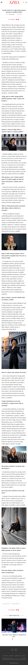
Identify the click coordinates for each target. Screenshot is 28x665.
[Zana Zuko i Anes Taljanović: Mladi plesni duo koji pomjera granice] (14, 626)
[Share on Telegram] (16, 19)
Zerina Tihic (11, 14)
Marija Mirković (15, 603)
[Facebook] (12, 649)
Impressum (6, 655)
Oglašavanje (17, 655)
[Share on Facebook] (8, 19)
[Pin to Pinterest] (11, 19)
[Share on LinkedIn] (13, 19)
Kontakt (12, 655)
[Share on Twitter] (10, 19)
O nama (23, 655)
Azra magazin (6, 603)
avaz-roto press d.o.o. (17, 658)
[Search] (23, 2)
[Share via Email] (18, 19)
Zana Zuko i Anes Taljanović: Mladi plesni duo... (14, 635)
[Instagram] (16, 649)
